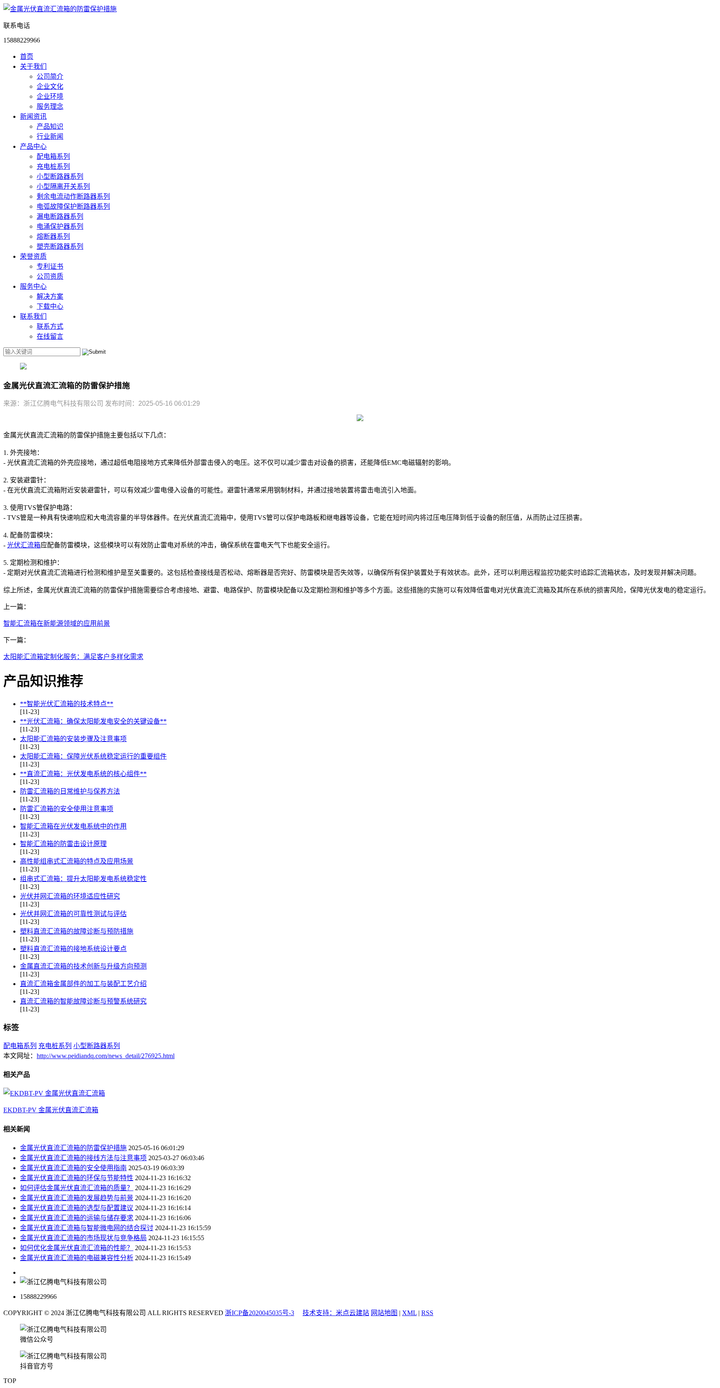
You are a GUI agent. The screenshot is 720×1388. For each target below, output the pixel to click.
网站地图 (384, 1312)
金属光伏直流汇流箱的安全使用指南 (73, 1167)
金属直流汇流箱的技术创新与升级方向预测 (83, 966)
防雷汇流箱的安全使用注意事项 (66, 808)
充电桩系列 (53, 166)
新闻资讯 (33, 116)
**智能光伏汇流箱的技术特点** (66, 703)
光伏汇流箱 (23, 545)
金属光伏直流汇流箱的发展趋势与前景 (76, 1197)
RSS (427, 1312)
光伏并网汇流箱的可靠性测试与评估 (73, 913)
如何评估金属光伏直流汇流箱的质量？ (76, 1187)
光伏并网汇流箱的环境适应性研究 (70, 896)
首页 (26, 56)
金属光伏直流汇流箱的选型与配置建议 (76, 1207)
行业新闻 (50, 136)
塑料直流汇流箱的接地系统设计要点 (73, 948)
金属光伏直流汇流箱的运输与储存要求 (76, 1217)
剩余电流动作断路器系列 (73, 196)
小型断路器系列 (60, 176)
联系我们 (33, 316)
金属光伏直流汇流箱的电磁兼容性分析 (76, 1257)
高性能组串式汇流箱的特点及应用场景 (76, 861)
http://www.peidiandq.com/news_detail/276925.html (106, 1055)
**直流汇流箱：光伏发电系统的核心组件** (83, 773)
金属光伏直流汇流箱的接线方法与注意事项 (83, 1157)
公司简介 (50, 76)
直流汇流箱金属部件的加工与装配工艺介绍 (83, 983)
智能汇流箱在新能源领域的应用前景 (56, 623)
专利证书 (50, 266)
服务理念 (50, 106)
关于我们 (33, 66)
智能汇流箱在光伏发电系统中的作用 (73, 826)
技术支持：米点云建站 (335, 1312)
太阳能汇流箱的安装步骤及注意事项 (73, 738)
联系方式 (50, 326)
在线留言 (50, 336)
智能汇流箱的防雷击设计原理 (63, 843)
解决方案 (50, 296)
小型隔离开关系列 (63, 186)
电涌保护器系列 (60, 226)
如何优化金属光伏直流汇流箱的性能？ (76, 1247)
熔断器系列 (53, 236)
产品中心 (33, 146)
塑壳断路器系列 (60, 246)
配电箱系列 (53, 156)
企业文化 (50, 86)
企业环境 (50, 96)
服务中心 (33, 286)
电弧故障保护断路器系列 (73, 206)
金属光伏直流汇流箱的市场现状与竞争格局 (83, 1237)
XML (409, 1312)
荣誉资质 (33, 256)
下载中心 (50, 306)
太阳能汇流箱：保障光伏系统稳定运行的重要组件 (93, 756)
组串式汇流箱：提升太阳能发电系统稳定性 (83, 878)
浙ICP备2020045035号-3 (259, 1312)
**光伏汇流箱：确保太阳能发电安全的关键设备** (93, 721)
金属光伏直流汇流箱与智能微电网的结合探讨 (86, 1227)
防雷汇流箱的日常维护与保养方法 (70, 791)
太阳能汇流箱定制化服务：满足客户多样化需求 (73, 656)
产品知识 (50, 126)
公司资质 (50, 276)
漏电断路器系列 (60, 216)
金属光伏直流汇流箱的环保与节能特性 (76, 1177)
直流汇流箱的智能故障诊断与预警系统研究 (83, 1001)
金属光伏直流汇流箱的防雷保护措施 (73, 1147)
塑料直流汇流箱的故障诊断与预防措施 (76, 931)
